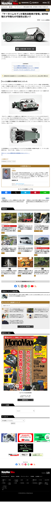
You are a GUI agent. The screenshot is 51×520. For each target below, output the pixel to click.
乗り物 (47, 10)
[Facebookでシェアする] (6, 192)
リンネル (40, 479)
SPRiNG (3, 482)
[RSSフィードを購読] (35, 287)
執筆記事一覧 (15, 180)
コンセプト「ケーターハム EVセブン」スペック (24, 70)
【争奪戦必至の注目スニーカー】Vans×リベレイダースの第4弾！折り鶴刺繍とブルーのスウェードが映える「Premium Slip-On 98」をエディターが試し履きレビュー (41, 316)
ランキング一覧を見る (25, 326)
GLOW (16, 482)
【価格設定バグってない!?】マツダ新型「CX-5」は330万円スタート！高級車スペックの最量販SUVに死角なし (25, 228)
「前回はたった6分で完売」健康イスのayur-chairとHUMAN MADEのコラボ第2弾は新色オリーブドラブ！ (37, 201)
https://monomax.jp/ (20, 183)
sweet (22, 479)
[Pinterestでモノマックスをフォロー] (25, 287)
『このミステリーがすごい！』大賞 (4, 487)
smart (28, 482)
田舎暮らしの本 (41, 483)
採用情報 (17, 476)
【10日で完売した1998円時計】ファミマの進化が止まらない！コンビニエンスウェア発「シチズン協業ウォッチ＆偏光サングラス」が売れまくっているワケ (16, 316)
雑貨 (2, 275)
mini (27, 479)
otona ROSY (47, 479)
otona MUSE (9, 483)
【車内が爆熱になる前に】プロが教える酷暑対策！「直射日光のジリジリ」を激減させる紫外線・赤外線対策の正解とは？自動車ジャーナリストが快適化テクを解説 (8, 251)
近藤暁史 (14, 170)
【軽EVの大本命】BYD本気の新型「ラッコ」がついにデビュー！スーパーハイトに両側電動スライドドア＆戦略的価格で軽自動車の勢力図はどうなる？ (25, 251)
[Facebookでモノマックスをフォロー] (15, 287)
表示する (13, 423)
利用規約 (32, 476)
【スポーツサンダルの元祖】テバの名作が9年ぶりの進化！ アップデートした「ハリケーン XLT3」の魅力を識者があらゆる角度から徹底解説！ (41, 273)
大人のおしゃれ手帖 (17, 480)
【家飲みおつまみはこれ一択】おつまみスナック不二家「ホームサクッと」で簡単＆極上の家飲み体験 (25, 273)
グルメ (19, 275)
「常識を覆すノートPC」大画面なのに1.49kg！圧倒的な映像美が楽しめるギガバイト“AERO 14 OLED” (13, 200)
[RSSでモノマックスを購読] (34, 464)
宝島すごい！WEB (46, 483)
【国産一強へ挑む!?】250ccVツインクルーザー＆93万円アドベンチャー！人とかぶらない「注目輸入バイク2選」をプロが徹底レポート (41, 310)
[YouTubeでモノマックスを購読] (32, 287)
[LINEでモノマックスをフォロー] (29, 287)
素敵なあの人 (35, 480)
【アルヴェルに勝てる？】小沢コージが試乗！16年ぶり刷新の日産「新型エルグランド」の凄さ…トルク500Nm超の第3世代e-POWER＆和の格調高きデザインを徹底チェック (41, 253)
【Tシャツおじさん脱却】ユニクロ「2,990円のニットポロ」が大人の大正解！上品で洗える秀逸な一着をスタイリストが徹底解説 (16, 322)
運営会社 (13, 476)
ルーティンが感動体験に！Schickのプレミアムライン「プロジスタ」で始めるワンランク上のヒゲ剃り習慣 (9, 273)
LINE (45, 192)
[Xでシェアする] (16, 192)
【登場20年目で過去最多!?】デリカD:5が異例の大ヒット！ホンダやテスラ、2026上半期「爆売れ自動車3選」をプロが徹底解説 (26, 76)
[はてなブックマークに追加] (25, 192)
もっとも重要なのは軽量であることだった (23, 65)
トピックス (36, 231)
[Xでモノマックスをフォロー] (19, 287)
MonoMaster (35, 482)
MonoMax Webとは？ (5, 476)
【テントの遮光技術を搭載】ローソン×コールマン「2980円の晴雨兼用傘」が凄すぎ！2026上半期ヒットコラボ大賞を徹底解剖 (16, 310)
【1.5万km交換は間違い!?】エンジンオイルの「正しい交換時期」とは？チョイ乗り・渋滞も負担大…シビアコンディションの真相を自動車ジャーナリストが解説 (41, 229)
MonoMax (22, 482)
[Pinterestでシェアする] (35, 192)
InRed (9, 479)
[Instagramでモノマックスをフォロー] (22, 287)
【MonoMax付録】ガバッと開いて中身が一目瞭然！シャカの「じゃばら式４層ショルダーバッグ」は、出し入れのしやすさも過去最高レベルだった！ (29, 295)
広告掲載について (38, 476)
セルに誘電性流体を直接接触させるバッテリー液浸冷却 (26, 67)
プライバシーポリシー (25, 476)
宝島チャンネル (4, 480)
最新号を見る (25, 400)
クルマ (14, 161)
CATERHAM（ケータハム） (7, 161)
